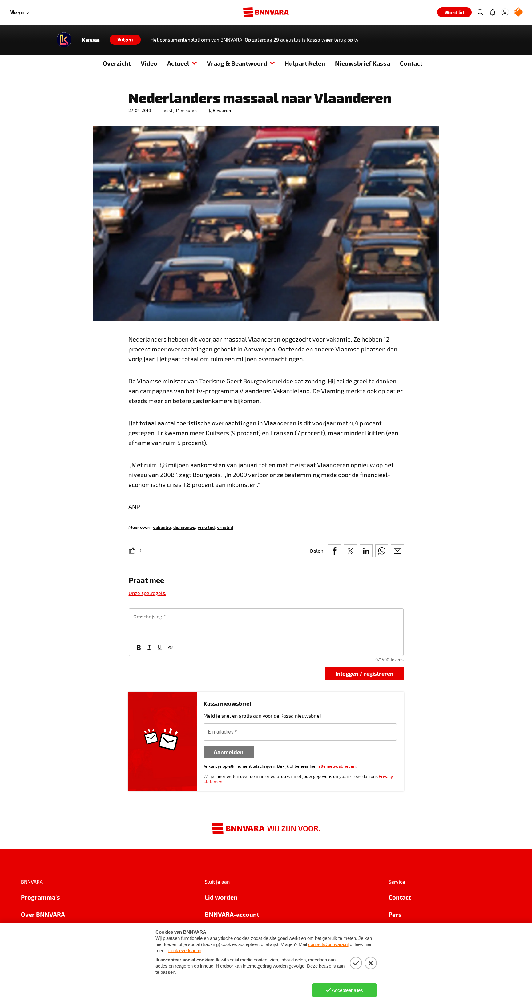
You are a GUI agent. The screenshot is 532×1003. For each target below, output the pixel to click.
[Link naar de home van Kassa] (64, 39)
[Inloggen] (505, 12)
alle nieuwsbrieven (337, 766)
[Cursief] (149, 648)
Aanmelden (229, 752)
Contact (411, 63)
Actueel (178, 63)
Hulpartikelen (305, 63)
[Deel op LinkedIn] (366, 551)
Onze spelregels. (147, 593)
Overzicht (117, 63)
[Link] (170, 648)
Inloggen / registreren (364, 673)
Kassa (90, 39)
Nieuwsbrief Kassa (362, 63)
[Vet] (139, 648)
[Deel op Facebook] (334, 551)
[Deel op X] (350, 551)
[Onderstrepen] (160, 648)
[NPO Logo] (518, 12)
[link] (162, 527)
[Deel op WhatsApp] (382, 551)
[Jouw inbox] (492, 12)
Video (149, 63)
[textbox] (266, 625)
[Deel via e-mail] (397, 551)
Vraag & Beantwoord (237, 63)
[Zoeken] (480, 12)
